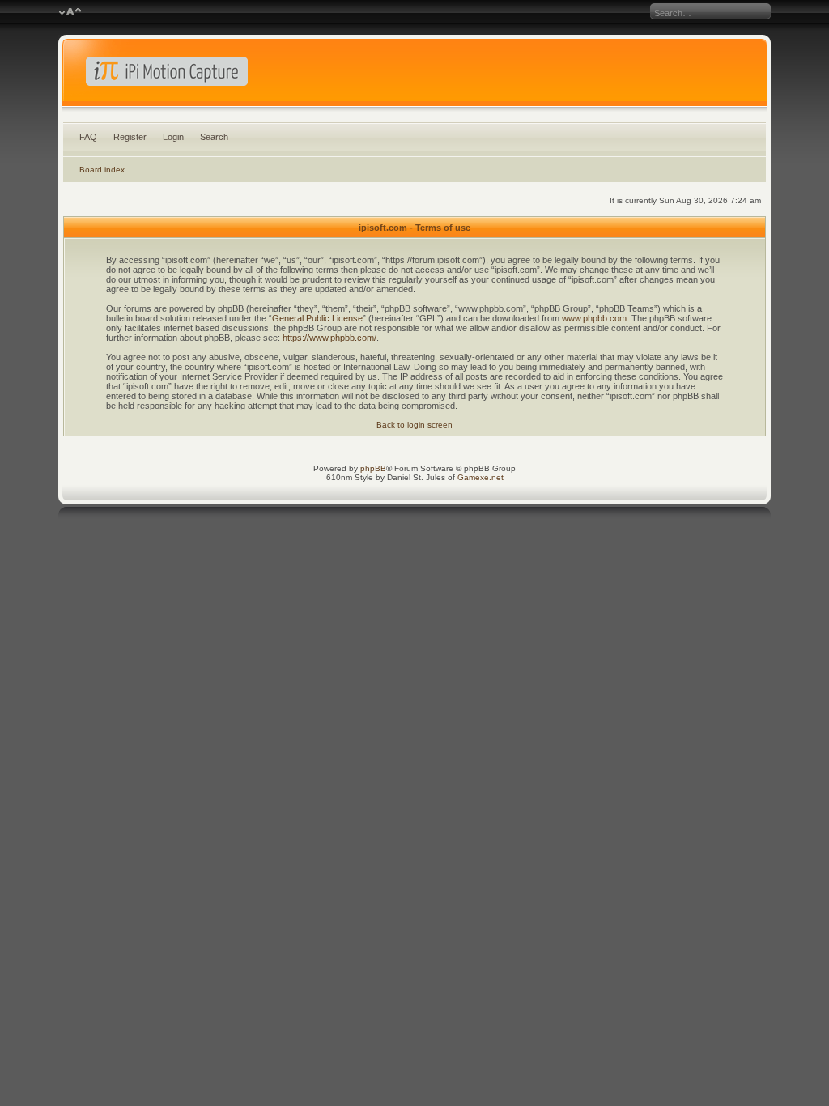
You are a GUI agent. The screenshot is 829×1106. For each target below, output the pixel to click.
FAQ (88, 137)
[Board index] (415, 76)
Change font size (70, 12)
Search (214, 137)
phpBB (373, 468)
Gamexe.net (480, 477)
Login (173, 137)
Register (130, 137)
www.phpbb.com (594, 318)
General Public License (317, 318)
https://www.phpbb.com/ (329, 337)
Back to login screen (414, 424)
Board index (102, 169)
